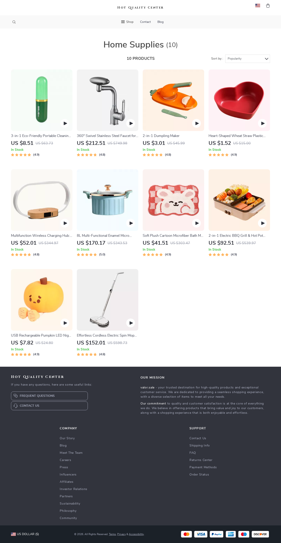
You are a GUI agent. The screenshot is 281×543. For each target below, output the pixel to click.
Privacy (121, 534)
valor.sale (147, 387)
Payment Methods (203, 467)
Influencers (68, 474)
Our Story (67, 438)
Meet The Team (71, 452)
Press (64, 467)
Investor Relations (73, 489)
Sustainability (70, 503)
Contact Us (197, 438)
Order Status (199, 474)
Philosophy (68, 510)
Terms (112, 534)
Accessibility (136, 534)
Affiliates (66, 481)
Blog (160, 22)
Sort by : (217, 58)
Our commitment (153, 403)
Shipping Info (199, 445)
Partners (66, 496)
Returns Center (201, 460)
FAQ (192, 452)
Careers (65, 460)
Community (68, 518)
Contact (145, 22)
